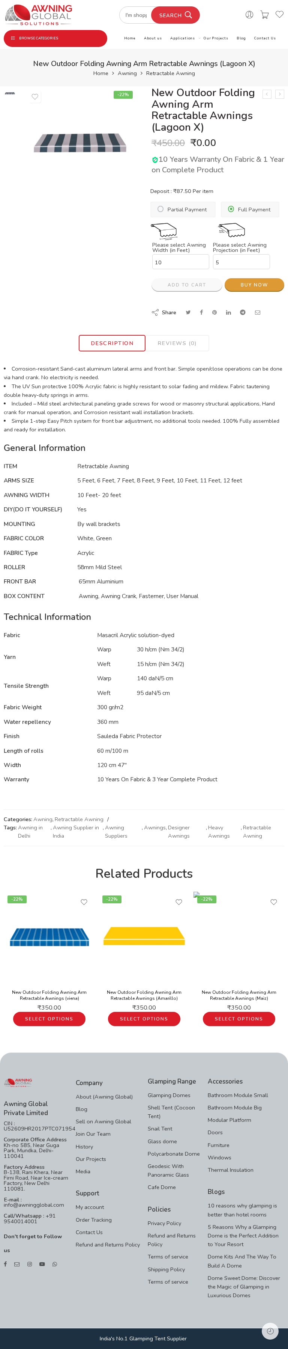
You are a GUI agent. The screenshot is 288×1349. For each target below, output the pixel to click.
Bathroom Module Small (238, 1095)
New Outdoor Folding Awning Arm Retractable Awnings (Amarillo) (144, 995)
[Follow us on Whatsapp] (54, 1264)
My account (90, 1207)
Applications (182, 38)
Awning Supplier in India (76, 832)
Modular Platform (229, 1120)
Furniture (219, 1145)
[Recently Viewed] (270, 1331)
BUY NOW (254, 285)
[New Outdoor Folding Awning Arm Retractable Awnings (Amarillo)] (144, 937)
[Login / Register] (249, 15)
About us (153, 38)
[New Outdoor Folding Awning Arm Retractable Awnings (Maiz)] (239, 937)
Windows (219, 1157)
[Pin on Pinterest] (214, 312)
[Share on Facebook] (201, 312)
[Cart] (264, 15)
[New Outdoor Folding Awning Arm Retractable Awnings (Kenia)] (267, 94)
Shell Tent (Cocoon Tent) (171, 1112)
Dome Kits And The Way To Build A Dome (242, 1261)
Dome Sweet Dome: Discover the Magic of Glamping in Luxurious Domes (244, 1286)
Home (130, 38)
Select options (49, 1019)
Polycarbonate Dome (174, 1154)
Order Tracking (94, 1220)
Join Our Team (93, 1134)
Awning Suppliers (116, 832)
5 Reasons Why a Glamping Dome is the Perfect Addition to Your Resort (243, 1235)
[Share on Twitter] (188, 312)
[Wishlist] (35, 97)
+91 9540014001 (30, 1218)
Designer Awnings (179, 832)
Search (170, 15)
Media (83, 1171)
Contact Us (265, 38)
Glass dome (162, 1141)
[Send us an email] (17, 1264)
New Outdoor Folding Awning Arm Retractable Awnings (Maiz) (239, 995)
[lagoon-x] (10, 92)
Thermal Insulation (231, 1170)
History (84, 1146)
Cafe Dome (162, 1187)
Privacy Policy (164, 1223)
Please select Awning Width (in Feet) (179, 247)
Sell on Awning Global (103, 1121)
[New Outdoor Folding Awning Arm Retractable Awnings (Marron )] (279, 94)
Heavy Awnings (219, 832)
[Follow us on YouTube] (42, 1264)
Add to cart (187, 285)
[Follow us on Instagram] (29, 1264)
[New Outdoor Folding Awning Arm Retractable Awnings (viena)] (49, 937)
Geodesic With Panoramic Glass (168, 1170)
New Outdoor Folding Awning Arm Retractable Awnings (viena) (49, 995)
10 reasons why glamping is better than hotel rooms (242, 1210)
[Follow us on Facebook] (5, 1264)
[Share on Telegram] (243, 312)
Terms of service (168, 1256)
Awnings (155, 827)
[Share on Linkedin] (228, 312)
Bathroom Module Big (235, 1107)
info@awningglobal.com (34, 1205)
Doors (215, 1132)
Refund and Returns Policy (108, 1244)
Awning (127, 73)
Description (112, 343)
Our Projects (216, 38)
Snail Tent (160, 1128)
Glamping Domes (169, 1095)
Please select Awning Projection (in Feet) (240, 247)
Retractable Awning (170, 73)
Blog (241, 38)
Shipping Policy (166, 1269)
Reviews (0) (177, 343)
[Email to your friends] (258, 312)
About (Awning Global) (104, 1096)
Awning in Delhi (30, 832)
